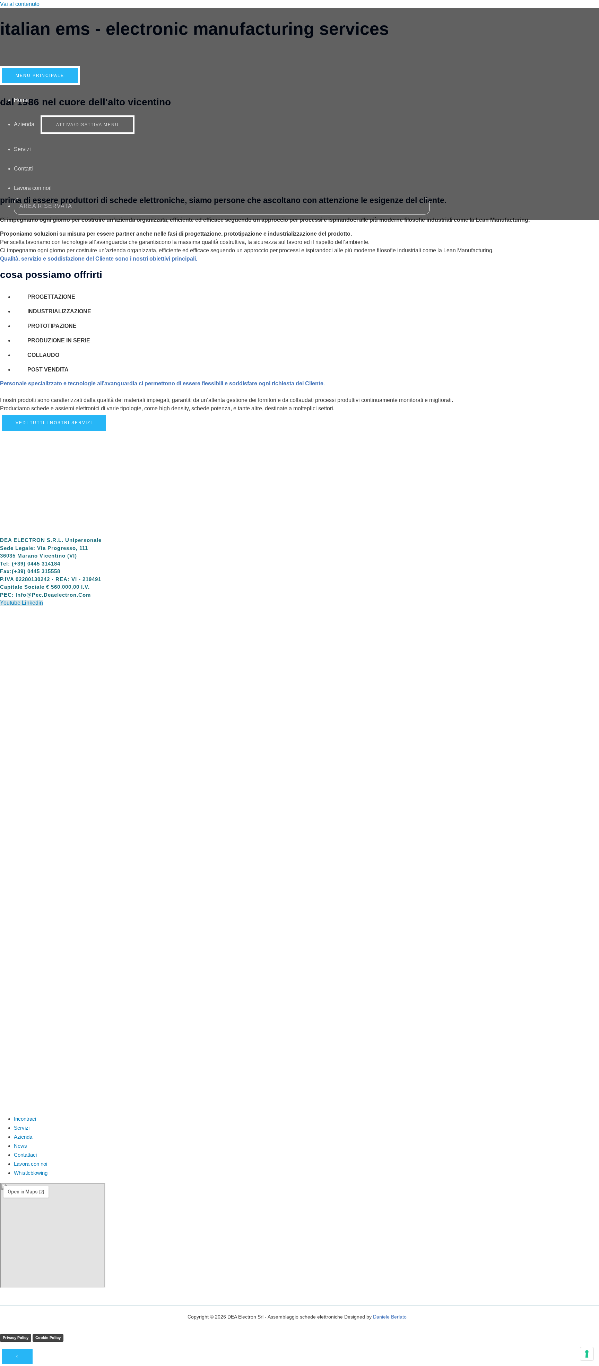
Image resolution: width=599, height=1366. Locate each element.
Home (21, 100)
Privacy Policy (15, 1337)
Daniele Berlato (390, 1317)
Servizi (22, 149)
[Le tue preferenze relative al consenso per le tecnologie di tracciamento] (586, 1353)
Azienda (24, 124)
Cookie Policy (48, 1337)
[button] (222, 206)
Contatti (23, 169)
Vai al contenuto (20, 4)
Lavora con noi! (33, 188)
